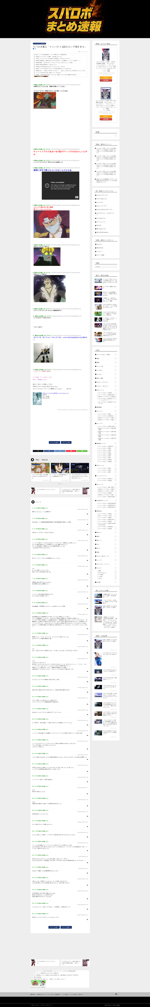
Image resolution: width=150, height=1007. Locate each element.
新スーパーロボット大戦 (107, 515)
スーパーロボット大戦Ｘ (107, 470)
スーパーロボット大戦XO (107, 521)
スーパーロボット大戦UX (107, 459)
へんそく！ (100, 251)
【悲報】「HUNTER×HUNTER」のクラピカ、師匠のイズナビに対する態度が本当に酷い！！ (57, 74)
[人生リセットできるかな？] (38, 985)
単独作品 (106, 511)
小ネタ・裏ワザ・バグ (106, 556)
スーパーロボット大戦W (107, 454)
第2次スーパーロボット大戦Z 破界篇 (107, 429)
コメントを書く (54, 442)
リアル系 (106, 370)
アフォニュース (101, 222)
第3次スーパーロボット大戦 (107, 491)
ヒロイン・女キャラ (106, 386)
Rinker (108, 71)
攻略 (106, 552)
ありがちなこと (107, 572)
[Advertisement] (60, 133)
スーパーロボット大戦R (107, 448)
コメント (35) (66, 442)
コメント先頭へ (66, 927)
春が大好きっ (100, 247)
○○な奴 (107, 576)
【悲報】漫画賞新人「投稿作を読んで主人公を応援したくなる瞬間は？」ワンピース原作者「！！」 (58, 60)
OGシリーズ (106, 390)
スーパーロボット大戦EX (107, 493)
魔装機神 (106, 407)
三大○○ (107, 578)
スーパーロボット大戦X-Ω (107, 478)
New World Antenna (102, 232)
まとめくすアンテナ (102, 195)
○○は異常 (107, 574)
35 (35, 49)
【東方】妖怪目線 (37, 977)
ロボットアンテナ (102, 206)
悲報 (107, 570)
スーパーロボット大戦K (107, 455)
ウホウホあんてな (102, 198)
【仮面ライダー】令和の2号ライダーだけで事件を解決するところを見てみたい (53, 68)
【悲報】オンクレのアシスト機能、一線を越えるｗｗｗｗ (48, 56)
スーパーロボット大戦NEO (107, 526)
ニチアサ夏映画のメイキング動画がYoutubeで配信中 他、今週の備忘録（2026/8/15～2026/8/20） (56, 975)
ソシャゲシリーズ (106, 475)
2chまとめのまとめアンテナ (105, 209)
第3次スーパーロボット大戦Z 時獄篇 (107, 435)
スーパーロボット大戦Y (106, 354)
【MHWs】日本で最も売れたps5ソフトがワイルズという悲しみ (50, 66)
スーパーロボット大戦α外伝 (107, 416)
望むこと (106, 540)
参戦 (106, 536)
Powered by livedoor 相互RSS (38, 987)
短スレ (106, 548)
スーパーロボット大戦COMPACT (107, 503)
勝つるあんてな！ (102, 228)
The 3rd (99, 225)
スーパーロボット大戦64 (107, 517)
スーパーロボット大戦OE (107, 528)
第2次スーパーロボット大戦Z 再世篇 (107, 432)
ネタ (106, 544)
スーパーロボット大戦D (107, 450)
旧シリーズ (106, 484)
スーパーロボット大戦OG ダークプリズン (107, 402)
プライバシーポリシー (46, 1005)
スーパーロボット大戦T (107, 472)
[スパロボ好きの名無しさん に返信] (87, 514)
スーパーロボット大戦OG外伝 (107, 394)
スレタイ (106, 568)
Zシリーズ (106, 423)
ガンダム (106, 374)
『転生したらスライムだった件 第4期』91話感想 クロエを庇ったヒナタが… (52, 58)
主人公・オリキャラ (106, 382)
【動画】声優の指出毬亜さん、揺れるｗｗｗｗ (46, 64)
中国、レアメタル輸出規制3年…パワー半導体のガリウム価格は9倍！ (51, 54)
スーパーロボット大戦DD (107, 480)
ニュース (106, 560)
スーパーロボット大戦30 (107, 513)
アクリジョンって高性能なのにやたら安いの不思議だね (46, 973)
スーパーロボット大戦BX (107, 461)
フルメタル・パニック (106, 564)
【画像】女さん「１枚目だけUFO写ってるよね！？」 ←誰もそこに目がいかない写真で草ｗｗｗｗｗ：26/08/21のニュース (60, 70)
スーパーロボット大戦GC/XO (107, 519)
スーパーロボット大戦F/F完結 (107, 496)
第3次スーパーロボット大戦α (107, 419)
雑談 (106, 358)
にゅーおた (100, 202)
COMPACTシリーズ (106, 500)
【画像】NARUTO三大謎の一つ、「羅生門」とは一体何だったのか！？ (49, 979)
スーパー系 (106, 366)
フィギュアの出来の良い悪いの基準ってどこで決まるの (48, 72)
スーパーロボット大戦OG (107, 392)
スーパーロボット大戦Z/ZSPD (107, 426)
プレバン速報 (100, 255)
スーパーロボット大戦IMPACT (39, 43)
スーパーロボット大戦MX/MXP (107, 507)
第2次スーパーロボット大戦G (107, 489)
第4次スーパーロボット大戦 (107, 494)
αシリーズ (106, 411)
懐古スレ (106, 532)
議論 (106, 362)
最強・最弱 (106, 378)
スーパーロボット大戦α (107, 414)
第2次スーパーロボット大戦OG (107, 396)
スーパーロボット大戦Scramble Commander (107, 524)
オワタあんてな (101, 218)
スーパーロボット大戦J (107, 452)
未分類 (106, 582)
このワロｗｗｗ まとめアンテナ (105, 213)
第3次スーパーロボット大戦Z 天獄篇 (107, 439)
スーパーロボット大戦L (107, 457)
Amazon (105, 77)
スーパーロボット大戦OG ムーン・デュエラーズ (107, 399)
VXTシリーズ (106, 465)
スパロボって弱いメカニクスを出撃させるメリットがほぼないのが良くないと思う (106, 150)
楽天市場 (106, 80)
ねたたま (99, 244)
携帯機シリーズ (106, 443)
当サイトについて (35, 1005)
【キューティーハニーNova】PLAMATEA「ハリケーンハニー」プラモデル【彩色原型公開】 (54, 971)
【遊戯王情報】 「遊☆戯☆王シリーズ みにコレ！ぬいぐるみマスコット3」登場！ (54, 62)
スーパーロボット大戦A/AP (107, 446)
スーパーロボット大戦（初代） (107, 487)
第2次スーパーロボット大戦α (107, 417)
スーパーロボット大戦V (107, 468)
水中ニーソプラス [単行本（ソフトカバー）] (55, 393)
